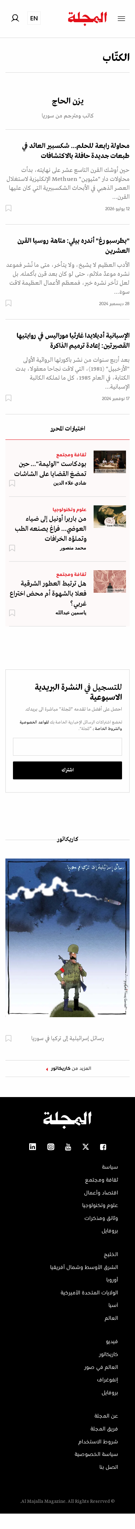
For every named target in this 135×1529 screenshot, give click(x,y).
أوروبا (112, 1280)
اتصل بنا (108, 1467)
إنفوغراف (107, 1380)
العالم (111, 1318)
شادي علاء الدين (69, 482)
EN (34, 18)
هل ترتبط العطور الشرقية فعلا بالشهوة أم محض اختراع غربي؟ (48, 594)
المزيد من (71, 1068)
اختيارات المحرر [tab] (67, 429)
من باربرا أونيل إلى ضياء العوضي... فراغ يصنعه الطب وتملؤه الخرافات (50, 529)
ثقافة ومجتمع (71, 455)
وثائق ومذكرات (101, 1218)
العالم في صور (101, 1367)
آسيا (113, 1305)
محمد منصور (73, 547)
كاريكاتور (67, 839)
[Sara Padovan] (110, 516)
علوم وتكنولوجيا (69, 510)
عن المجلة (106, 1416)
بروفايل (110, 1231)
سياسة (110, 1167)
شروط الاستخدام (98, 1442)
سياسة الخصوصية (96, 1454)
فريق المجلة (104, 1429)
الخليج (111, 1255)
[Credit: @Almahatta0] (110, 461)
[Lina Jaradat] (110, 581)
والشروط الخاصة (108, 728)
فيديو (112, 1342)
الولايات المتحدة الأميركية (89, 1293)
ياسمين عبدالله (70, 612)
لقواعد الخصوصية (34, 722)
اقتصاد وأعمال (101, 1193)
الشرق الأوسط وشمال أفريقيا (84, 1267)
